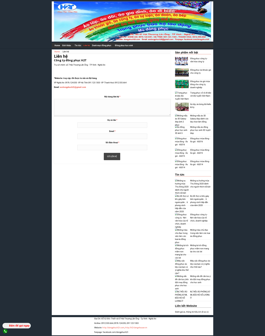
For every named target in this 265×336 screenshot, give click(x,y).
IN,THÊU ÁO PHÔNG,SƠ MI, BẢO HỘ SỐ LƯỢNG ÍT (200, 295)
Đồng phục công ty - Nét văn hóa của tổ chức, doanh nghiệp (199, 217)
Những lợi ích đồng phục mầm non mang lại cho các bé (199, 248)
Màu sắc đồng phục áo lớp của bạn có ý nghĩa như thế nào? (200, 264)
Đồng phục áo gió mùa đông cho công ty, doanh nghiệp (200, 84)
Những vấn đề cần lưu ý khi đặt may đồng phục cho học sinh (200, 279)
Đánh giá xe (180, 312)
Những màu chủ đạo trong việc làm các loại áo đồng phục (200, 233)
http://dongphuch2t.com (113, 327)
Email (112, 131)
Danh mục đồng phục (101, 45)
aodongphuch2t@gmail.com (73, 87)
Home (57, 45)
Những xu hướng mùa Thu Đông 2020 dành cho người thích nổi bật (200, 184)
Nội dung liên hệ (112, 97)
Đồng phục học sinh (124, 45)
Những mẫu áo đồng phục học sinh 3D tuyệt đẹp (200, 130)
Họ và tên (112, 120)
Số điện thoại (112, 142)
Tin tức (78, 45)
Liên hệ (86, 45)
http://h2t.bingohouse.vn (136, 327)
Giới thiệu (66, 45)
